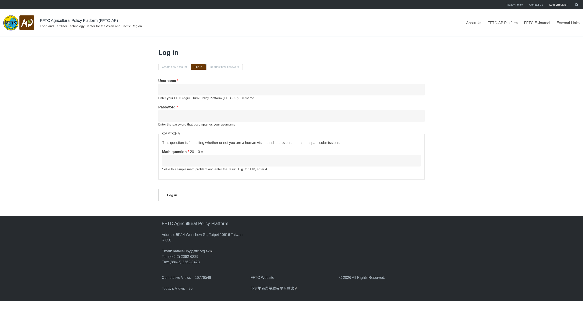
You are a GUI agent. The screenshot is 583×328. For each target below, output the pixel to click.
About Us (473, 23)
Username (168, 81)
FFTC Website (262, 277)
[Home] (19, 22)
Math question (175, 152)
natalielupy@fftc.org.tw (192, 251)
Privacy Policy (514, 4)
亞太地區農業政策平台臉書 (274, 288)
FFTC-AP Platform (503, 23)
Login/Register (558, 4)
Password (168, 107)
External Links (568, 23)
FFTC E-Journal (537, 23)
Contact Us (536, 4)
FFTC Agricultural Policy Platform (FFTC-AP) (79, 20)
